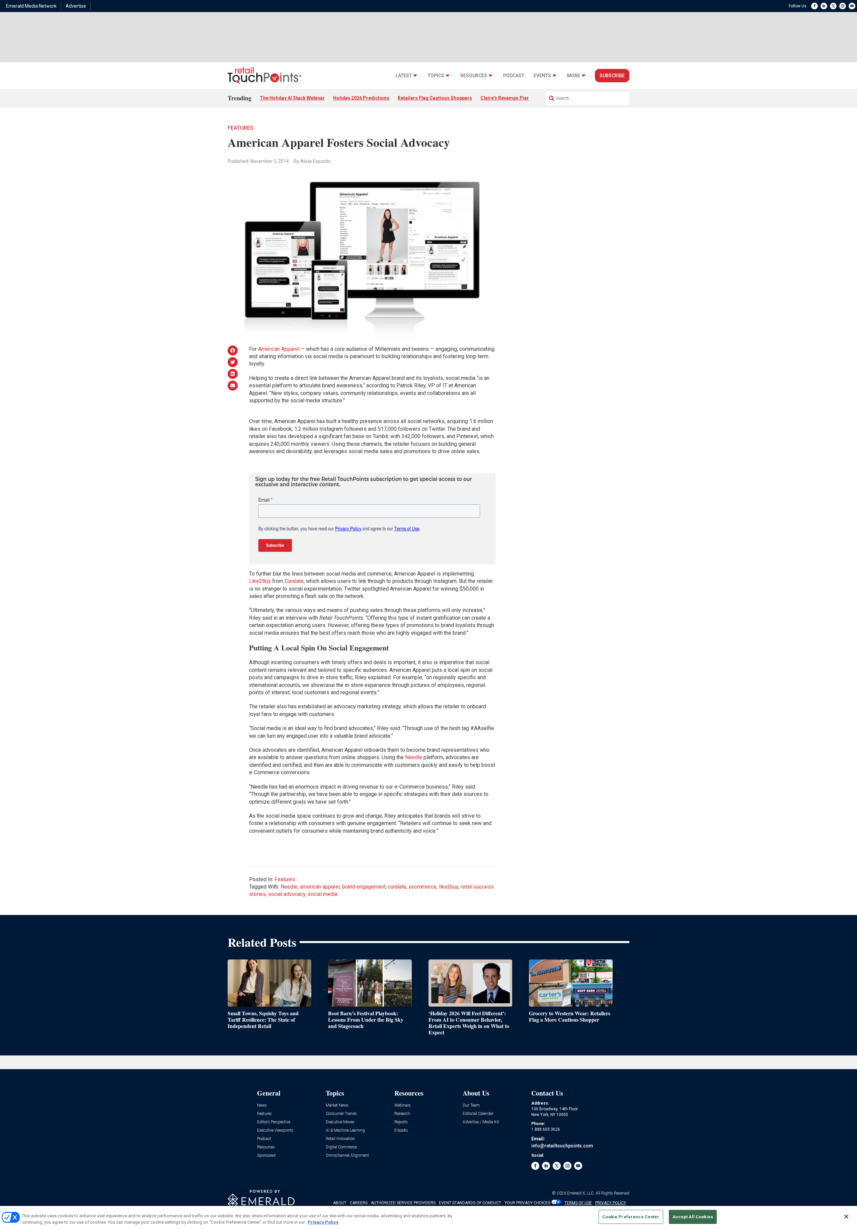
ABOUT (339, 1203)
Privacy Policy (323, 1222)
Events (542, 75)
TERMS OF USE (578, 1203)
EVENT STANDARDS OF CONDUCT (470, 1203)
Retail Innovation (340, 1139)
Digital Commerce (341, 1147)
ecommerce (423, 887)
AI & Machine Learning (345, 1130)
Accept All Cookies (693, 1216)
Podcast (513, 75)
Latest (404, 75)
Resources (473, 75)
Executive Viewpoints (275, 1130)
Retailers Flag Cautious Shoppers (435, 98)
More (573, 75)
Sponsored (266, 1155)
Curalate (294, 581)
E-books (401, 1130)
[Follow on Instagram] (842, 6)
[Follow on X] (833, 6)
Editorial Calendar (478, 1114)
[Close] (846, 1216)
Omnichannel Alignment (347, 1155)
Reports (401, 1122)
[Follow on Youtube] (852, 6)
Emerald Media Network (31, 6)
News (262, 1105)
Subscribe (612, 75)
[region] (428, 1217)
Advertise (76, 6)
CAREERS (359, 1203)
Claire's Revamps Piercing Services (519, 98)
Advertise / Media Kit (481, 1122)
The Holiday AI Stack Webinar (292, 98)
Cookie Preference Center (630, 1216)
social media (322, 894)
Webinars (402, 1105)
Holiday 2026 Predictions (361, 98)
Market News (337, 1105)
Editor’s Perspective (273, 1122)
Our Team (471, 1105)
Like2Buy (260, 581)
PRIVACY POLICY (610, 1203)
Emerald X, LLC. (581, 1193)
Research (402, 1114)
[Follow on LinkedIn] (824, 6)
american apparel (320, 887)
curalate (397, 887)
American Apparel (278, 349)
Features (240, 128)
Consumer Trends (341, 1114)
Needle (413, 757)
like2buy (448, 887)
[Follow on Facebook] (814, 6)
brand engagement (364, 887)
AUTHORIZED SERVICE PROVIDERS (403, 1203)
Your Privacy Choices (527, 1203)
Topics (436, 75)
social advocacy (286, 894)
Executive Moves (340, 1122)
